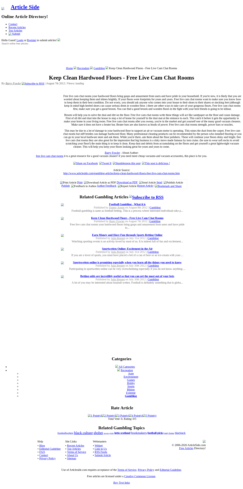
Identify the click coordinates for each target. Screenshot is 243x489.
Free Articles (186, 448)
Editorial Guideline (50, 448)
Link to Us (101, 448)
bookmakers (139, 433)
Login (20, 40)
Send (159, 182)
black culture (83, 433)
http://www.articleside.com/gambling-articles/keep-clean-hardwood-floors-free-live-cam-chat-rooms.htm (121, 173)
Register (31, 40)
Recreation (83, 68)
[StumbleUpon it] (126, 163)
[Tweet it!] (105, 163)
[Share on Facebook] (85, 163)
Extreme (131, 392)
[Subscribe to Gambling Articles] (146, 197)
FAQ (42, 452)
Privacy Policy (47, 458)
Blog (42, 445)
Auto (131, 373)
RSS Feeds (101, 452)
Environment (131, 376)
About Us (72, 455)
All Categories (127, 366)
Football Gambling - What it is (127, 204)
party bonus (169, 433)
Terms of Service (76, 452)
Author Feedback (106, 185)
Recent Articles (17, 27)
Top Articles (15, 30)
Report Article (145, 185)
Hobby (131, 383)
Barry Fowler (112, 152)
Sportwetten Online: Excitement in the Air (127, 248)
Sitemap (71, 458)
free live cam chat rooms (49, 155)
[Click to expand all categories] (116, 366)
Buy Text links (121, 482)
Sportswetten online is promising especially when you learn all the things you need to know (127, 262)
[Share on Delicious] (156, 163)
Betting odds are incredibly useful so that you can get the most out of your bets (127, 276)
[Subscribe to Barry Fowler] (33, 83)
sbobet (98, 433)
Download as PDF (127, 182)
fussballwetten (65, 433)
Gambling (99, 68)
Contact (13, 24)
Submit (15, 33)
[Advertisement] (121, 58)
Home (69, 68)
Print (80, 182)
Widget (99, 445)
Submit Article (103, 455)
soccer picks (109, 433)
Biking (131, 389)
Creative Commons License (139, 476)
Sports (130, 386)
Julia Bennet (118, 238)
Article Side (25, 7)
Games (131, 379)
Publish (65, 185)
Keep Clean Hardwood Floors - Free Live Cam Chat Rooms (127, 218)
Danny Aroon (117, 207)
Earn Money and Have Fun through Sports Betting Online (127, 234)
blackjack (180, 432)
